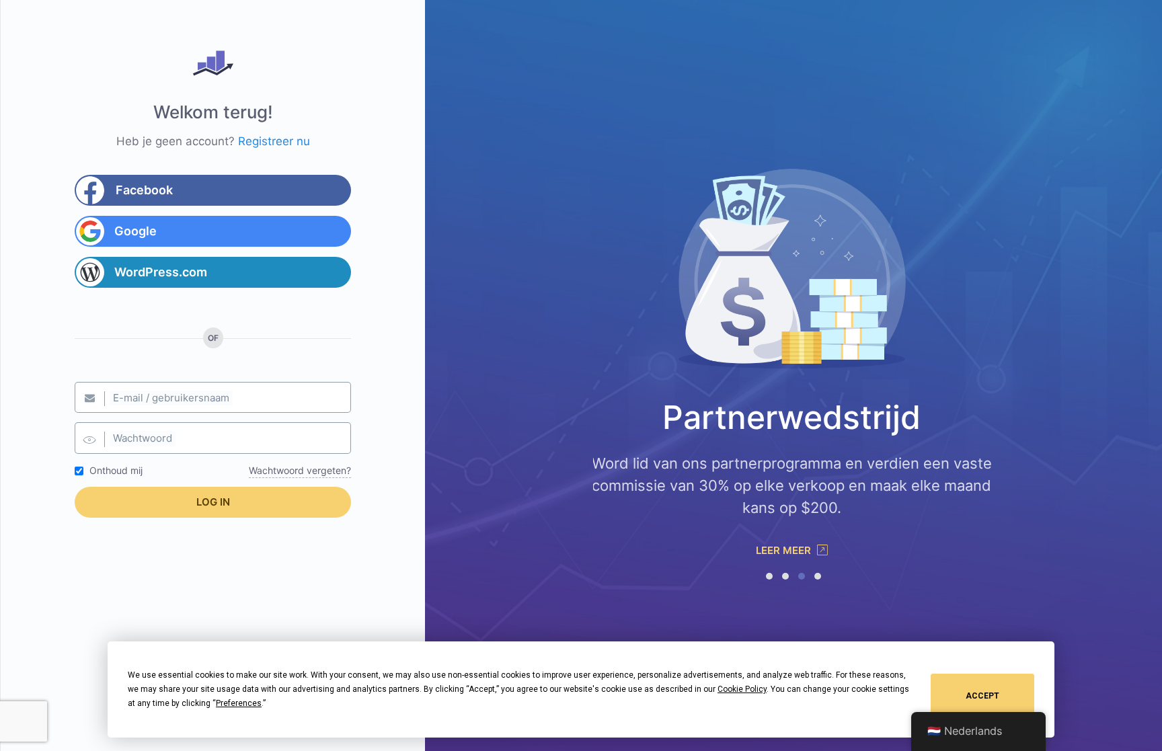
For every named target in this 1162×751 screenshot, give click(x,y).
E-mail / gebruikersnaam (171, 397)
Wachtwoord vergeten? (300, 470)
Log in (213, 502)
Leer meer (785, 550)
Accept (982, 696)
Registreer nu (274, 141)
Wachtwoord (142, 438)
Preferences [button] (239, 703)
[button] (769, 576)
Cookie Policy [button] (742, 689)
